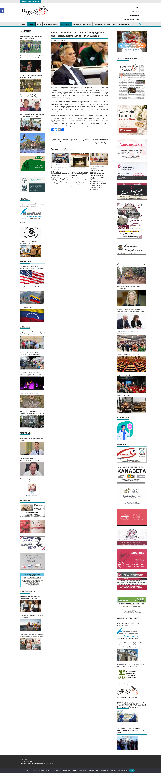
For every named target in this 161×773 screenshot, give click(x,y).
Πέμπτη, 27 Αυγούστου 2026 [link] (59, 167)
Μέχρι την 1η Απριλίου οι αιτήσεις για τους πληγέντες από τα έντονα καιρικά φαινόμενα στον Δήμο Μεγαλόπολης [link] (94, 141)
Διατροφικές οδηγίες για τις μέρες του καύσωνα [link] (31, 439)
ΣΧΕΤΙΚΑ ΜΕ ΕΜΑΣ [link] (134, 15)
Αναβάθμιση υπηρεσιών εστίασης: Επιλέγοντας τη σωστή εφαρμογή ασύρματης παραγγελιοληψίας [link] (30, 598)
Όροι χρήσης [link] (24, 759)
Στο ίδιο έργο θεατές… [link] (26, 307)
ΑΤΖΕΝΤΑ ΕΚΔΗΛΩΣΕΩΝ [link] (51, 24)
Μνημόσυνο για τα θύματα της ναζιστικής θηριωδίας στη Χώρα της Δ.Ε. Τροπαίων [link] (32, 333)
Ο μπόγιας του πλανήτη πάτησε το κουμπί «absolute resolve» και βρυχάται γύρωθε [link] (32, 268)
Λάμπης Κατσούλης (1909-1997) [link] (29, 393)
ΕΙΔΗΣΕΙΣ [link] (31, 24)
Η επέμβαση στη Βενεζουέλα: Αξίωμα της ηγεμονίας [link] (32, 288)
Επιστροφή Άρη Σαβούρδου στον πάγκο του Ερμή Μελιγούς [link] (30, 96)
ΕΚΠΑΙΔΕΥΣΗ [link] (98, 24)
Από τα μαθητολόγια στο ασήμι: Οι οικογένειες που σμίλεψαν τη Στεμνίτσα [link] (32, 412)
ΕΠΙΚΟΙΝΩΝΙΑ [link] (136, 11)
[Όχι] (159, 770)
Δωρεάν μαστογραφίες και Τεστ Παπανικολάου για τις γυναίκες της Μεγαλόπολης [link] (30, 480)
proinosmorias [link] (56, 170)
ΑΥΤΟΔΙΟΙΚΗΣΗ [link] (65, 24)
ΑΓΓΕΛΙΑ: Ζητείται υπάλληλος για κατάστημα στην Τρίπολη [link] (29, 242)
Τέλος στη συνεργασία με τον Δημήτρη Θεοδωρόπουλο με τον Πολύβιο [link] (32, 57)
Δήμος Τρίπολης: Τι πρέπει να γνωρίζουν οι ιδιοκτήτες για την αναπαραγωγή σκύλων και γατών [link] (64, 141)
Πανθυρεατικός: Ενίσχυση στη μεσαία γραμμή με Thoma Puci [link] (32, 76)
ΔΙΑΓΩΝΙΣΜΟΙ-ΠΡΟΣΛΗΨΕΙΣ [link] (121, 24)
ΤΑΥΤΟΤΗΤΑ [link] (136, 7)
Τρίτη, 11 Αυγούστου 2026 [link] (97, 166)
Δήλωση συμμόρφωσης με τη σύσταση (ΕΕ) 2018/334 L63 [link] (36, 763)
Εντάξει (132, 770)
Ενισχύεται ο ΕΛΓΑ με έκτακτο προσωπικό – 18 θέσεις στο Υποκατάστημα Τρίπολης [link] (130, 665)
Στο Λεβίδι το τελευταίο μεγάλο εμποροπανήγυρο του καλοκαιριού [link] (30, 353)
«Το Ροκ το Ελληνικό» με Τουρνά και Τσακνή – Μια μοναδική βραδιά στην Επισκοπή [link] (31, 374)
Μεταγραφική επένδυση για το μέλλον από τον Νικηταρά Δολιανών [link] (32, 115)
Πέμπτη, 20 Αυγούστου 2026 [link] (79, 167)
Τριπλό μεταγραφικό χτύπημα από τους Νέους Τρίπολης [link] (31, 37)
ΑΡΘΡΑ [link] (39, 24)
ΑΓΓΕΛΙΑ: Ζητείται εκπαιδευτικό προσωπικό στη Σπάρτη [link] (29, 224)
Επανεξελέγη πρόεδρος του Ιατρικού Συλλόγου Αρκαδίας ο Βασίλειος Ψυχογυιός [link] (31, 459)
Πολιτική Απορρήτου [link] (26, 761)
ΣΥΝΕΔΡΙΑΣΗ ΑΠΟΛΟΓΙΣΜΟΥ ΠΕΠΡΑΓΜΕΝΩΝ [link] (77, 134)
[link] (2, 10)
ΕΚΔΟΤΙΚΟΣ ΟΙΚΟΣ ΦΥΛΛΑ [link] (132, 19)
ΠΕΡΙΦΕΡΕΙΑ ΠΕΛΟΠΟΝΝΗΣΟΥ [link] (59, 134)
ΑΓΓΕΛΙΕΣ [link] (107, 24)
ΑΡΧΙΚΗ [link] (23, 24)
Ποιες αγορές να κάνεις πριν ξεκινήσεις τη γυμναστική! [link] (32, 616)
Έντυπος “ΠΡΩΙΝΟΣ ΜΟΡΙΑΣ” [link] (82, 24)
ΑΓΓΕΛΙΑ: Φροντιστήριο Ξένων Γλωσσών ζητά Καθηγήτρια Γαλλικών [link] (32, 205)
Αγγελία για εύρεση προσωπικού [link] (126, 684)
